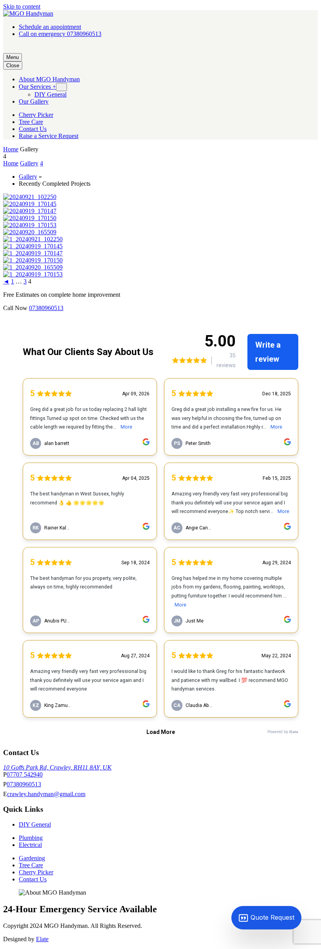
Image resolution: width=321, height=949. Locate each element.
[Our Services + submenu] (61, 87)
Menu (12, 57)
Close (12, 65)
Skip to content (21, 6)
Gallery (29, 163)
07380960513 (46, 308)
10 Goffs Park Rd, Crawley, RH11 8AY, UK (57, 767)
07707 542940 (25, 774)
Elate (42, 939)
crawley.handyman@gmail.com (46, 794)
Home (10, 149)
